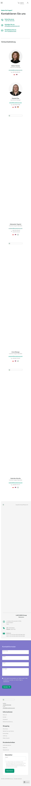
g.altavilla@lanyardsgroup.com (15, 482)
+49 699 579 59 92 (7, 705)
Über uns (5, 714)
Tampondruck (6, 749)
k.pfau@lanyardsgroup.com (15, 102)
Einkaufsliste (5, 733)
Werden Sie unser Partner (8, 731)
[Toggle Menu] (1, 2)
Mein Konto (5, 728)
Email (6, 757)
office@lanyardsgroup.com (12, 26)
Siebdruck (5, 747)
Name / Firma (5, 650)
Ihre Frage (5, 668)
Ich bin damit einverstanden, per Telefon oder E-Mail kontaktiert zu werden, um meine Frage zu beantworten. (15, 680)
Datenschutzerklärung (8, 721)
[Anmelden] (27, 3)
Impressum (5, 719)
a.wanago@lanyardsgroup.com (15, 356)
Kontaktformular (11, 31)
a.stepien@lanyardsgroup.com (15, 228)
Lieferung (5, 735)
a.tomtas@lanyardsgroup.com (15, 70)
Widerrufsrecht (6, 738)
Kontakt (4, 717)
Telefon (4, 656)
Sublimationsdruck (7, 745)
